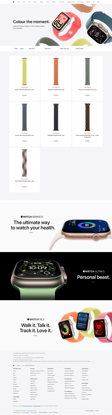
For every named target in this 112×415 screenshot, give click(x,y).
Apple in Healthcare (69, 393)
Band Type (64, 48)
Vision (14, 382)
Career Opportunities (87, 390)
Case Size (32, 48)
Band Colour (80, 48)
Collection (47, 48)
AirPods (15, 384)
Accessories (16, 391)
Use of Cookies (25, 412)
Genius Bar (50, 373)
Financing (49, 386)
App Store (32, 399)
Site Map (55, 412)
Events (83, 396)
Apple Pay (15, 401)
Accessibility (85, 371)
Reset (22, 48)
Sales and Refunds (42, 412)
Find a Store (50, 371)
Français (97, 410)
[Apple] (13, 365)
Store (14, 371)
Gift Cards (15, 393)
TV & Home (16, 386)
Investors (84, 392)
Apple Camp (50, 377)
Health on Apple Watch (70, 396)
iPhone (14, 377)
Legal (50, 412)
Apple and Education (69, 381)
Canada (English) (89, 410)
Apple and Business (69, 371)
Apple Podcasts (34, 394)
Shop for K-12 (68, 383)
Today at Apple (51, 375)
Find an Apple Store (27, 406)
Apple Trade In (50, 384)
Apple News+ (33, 392)
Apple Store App (51, 379)
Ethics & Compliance (87, 394)
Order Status (50, 389)
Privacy (83, 377)
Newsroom (84, 385)
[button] (94, 2)
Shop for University (69, 385)
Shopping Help (50, 391)
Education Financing (69, 388)
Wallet (14, 399)
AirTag (14, 389)
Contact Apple (85, 399)
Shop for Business (69, 373)
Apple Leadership (86, 388)
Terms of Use (34, 412)
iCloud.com (33, 375)
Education (84, 373)
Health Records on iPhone (71, 398)
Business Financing (69, 375)
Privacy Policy (16, 412)
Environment (85, 375)
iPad (14, 375)
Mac (14, 373)
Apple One (32, 381)
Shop (31, 232)
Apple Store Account (35, 373)
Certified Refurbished (52, 382)
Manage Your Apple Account (37, 371)
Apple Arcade (33, 388)
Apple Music (33, 385)
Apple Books (33, 396)
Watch (18, 365)
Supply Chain (85, 379)
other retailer (37, 406)
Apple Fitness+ (33, 390)
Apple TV (32, 383)
